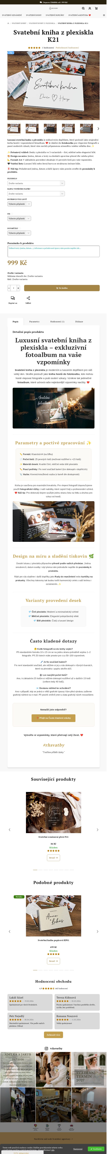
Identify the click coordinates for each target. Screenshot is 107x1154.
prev (8, 830)
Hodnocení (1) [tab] (56, 321)
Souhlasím (95, 1149)
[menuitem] (12, 15)
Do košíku (62, 288)
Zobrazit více (52, 1034)
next (96, 830)
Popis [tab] (14, 321)
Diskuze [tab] (78, 321)
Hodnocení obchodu (52, 981)
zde (52, 1150)
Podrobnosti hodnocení (66, 47)
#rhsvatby (55, 1048)
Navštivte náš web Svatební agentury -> (52, 1137)
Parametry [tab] (33, 321)
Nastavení (76, 1149)
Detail (51, 857)
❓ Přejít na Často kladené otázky (52, 718)
